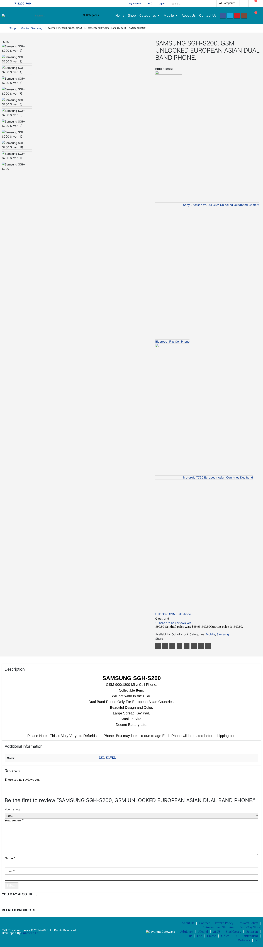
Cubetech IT (29, 933)
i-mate (211, 936)
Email (194, 646)
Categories (147, 15)
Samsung (223, 634)
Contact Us (207, 15)
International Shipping (218, 927)
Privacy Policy (248, 923)
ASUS (216, 931)
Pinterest (186, 646)
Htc (199, 936)
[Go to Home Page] (3, 28)
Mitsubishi (250, 936)
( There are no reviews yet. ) (174, 623)
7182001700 (22, 3)
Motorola (244, 940)
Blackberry (233, 931)
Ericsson (252, 931)
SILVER (111, 757)
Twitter (165, 646)
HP (190, 936)
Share (159, 638)
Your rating (12, 809)
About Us (189, 15)
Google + (179, 646)
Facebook (158, 646)
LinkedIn (172, 646)
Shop (132, 15)
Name (10, 858)
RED (101, 757)
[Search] (244, 3)
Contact (204, 923)
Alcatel (203, 931)
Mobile (169, 15)
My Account (136, 3)
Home (119, 15)
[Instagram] (244, 15)
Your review (14, 820)
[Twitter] (230, 15)
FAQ (150, 3)
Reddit (208, 646)
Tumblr (201, 646)
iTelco (225, 936)
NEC (258, 940)
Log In (161, 3)
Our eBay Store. (250, 927)
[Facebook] (223, 15)
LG (236, 936)
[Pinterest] (237, 15)
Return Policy (224, 923)
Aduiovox (186, 931)
